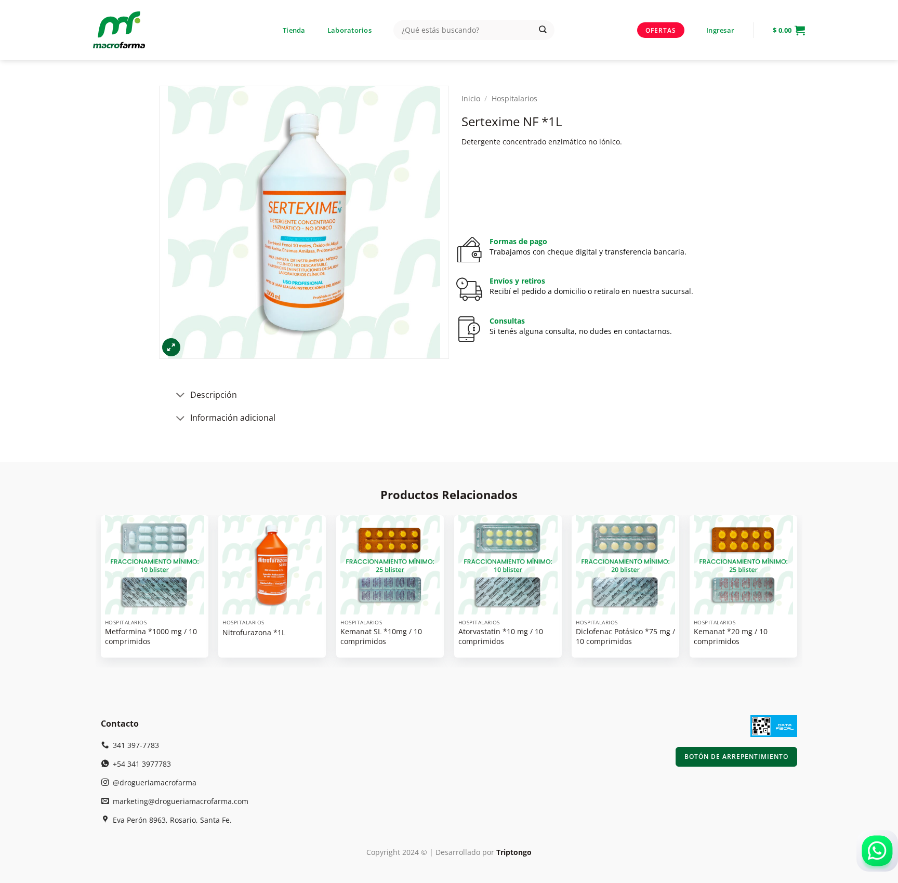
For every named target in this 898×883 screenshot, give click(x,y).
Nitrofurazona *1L (253, 632)
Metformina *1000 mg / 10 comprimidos (151, 636)
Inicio (470, 98)
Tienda (294, 30)
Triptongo (514, 852)
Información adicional (232, 417)
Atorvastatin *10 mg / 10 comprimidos (500, 636)
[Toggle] (180, 396)
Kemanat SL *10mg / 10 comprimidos (381, 636)
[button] (720, 30)
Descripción (213, 394)
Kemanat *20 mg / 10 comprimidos (731, 636)
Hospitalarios (514, 98)
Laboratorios (349, 30)
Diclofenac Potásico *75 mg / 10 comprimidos (625, 636)
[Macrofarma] (136, 30)
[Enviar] (543, 30)
